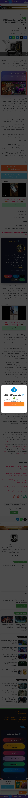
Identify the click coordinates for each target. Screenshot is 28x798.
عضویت (14, 404)
